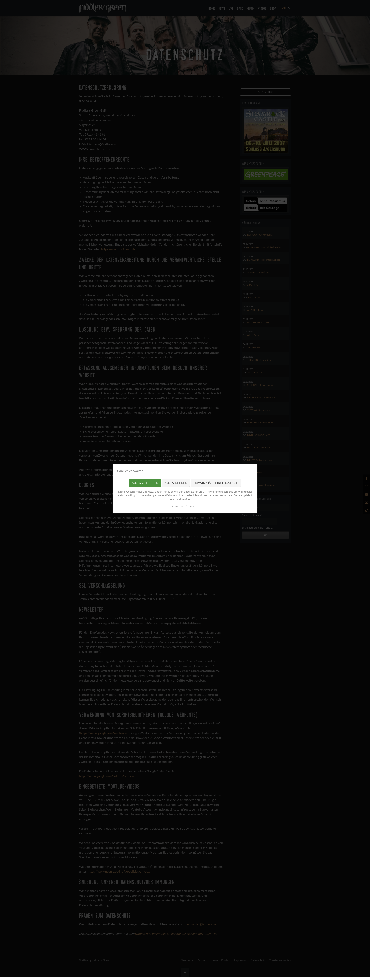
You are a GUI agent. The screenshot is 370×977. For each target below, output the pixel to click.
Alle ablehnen (176, 482)
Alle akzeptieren (145, 482)
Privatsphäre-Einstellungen (215, 482)
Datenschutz (192, 506)
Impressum (177, 506)
